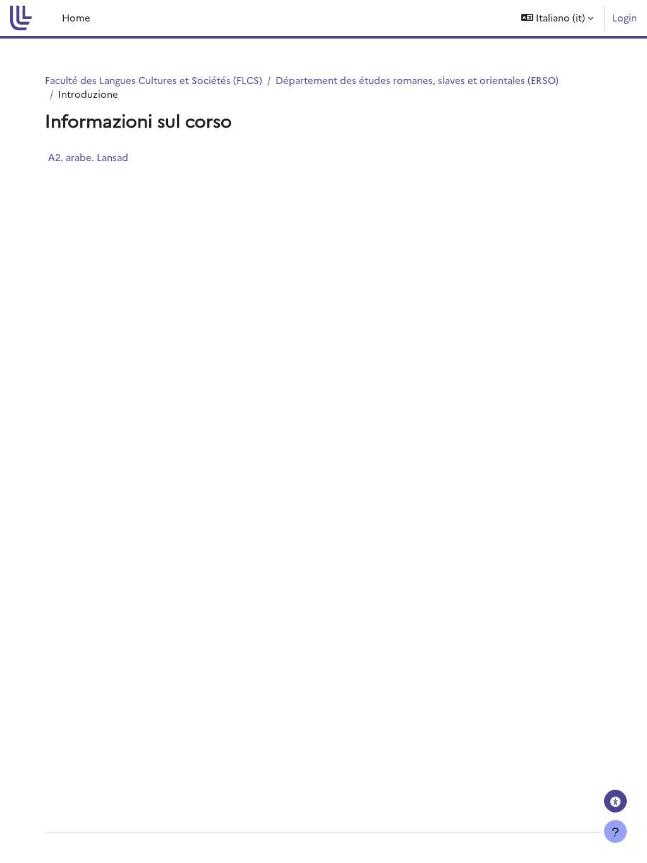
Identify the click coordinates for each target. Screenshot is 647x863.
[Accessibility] (615, 801)
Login (624, 17)
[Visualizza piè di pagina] (615, 831)
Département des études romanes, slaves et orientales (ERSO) (417, 80)
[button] (557, 18)
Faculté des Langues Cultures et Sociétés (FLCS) (153, 80)
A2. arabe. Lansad (88, 157)
